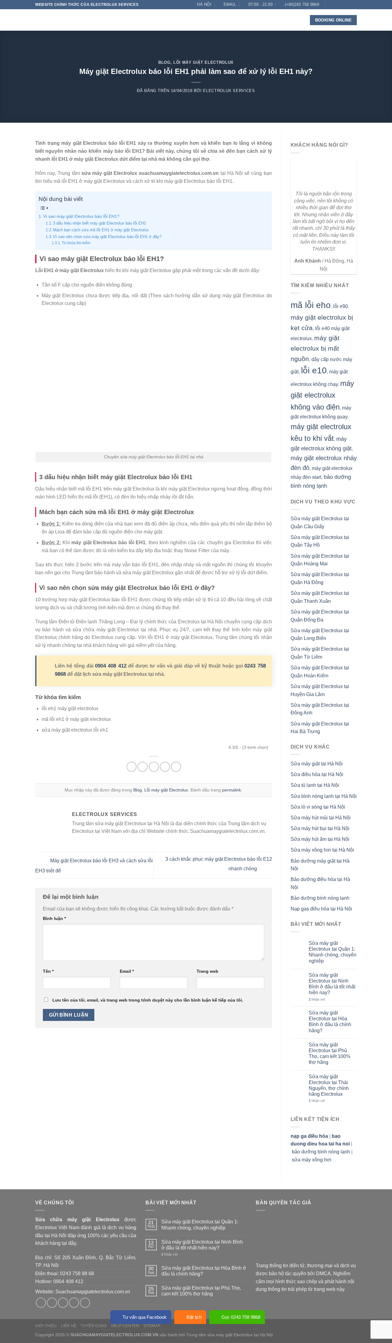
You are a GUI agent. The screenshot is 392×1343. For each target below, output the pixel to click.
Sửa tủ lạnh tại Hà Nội (315, 785)
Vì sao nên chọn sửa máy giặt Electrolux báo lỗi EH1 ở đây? (107, 236)
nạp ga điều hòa (309, 1136)
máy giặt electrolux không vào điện (322, 395)
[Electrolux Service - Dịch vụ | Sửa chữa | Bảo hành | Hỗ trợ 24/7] (65, 19)
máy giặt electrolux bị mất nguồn (315, 348)
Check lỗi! (215, 19)
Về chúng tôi (120, 19)
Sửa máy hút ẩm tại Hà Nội (320, 839)
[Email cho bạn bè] (154, 767)
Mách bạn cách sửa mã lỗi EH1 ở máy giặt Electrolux (101, 230)
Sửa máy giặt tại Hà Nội (317, 763)
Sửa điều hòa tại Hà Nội (317, 774)
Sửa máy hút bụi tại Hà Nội (320, 828)
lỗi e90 (340, 306)
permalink (231, 789)
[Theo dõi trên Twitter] (342, 4)
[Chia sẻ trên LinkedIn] (176, 767)
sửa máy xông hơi (311, 1159)
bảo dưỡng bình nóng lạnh (321, 1151)
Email (127, 971)
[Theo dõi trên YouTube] (354, 12)
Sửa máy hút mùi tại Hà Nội (321, 817)
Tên (48, 971)
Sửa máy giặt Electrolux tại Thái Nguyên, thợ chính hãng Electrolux (329, 1085)
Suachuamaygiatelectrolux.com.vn (92, 1291)
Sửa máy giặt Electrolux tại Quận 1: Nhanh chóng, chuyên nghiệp (332, 952)
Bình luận (54, 918)
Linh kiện (181, 19)
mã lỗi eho (311, 305)
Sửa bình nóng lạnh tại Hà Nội (324, 796)
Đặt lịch (194, 1317)
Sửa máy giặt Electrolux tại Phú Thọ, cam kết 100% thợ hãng (329, 1053)
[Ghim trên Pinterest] (165, 767)
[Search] (296, 20)
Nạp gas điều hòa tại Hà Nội (321, 908)
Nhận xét (317, 999)
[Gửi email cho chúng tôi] (348, 4)
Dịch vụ (150, 19)
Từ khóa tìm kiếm (76, 243)
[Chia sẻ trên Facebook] (131, 767)
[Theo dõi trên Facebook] (330, 4)
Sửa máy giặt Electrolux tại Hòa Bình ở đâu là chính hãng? (330, 1021)
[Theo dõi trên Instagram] (336, 4)
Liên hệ (265, 19)
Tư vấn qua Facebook (145, 1317)
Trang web (207, 971)
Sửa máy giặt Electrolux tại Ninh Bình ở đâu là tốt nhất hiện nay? (332, 983)
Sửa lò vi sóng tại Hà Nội (318, 807)
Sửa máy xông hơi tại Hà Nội (322, 849)
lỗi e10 (314, 370)
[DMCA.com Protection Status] (302, 1238)
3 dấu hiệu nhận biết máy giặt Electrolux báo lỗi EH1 (99, 223)
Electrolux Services (229, 90)
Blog (244, 19)
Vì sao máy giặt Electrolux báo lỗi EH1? (81, 216)
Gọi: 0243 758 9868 (240, 1317)
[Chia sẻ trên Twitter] (143, 767)
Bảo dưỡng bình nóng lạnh (320, 898)
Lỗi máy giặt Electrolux (203, 62)
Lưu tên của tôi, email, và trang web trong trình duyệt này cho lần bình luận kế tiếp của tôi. (147, 1000)
